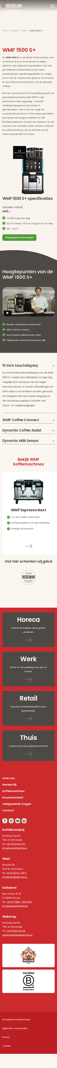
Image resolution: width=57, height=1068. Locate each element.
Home (5, 30)
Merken (15, 30)
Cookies (6, 1045)
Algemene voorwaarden (14, 1028)
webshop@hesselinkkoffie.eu (17, 935)
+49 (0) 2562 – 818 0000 (19, 902)
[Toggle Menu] (52, 6)
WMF (24, 30)
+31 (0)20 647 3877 (16, 873)
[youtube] (17, 820)
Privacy (6, 1037)
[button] (28, 365)
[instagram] (11, 820)
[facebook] (4, 820)
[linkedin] (24, 820)
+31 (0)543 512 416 (15, 844)
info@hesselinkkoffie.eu (14, 848)
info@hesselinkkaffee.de (15, 906)
